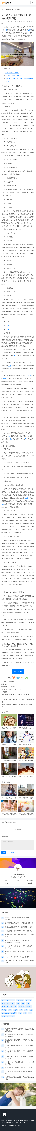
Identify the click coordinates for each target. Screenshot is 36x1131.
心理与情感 (9, 9)
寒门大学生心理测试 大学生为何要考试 (17, 957)
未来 (8, 436)
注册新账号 (11, 852)
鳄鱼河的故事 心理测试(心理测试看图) (26, 760)
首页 (3, 9)
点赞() (19, 671)
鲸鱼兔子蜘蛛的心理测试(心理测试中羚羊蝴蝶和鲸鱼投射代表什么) (26, 776)
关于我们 (4, 1125)
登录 (4, 852)
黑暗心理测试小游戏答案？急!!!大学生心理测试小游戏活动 (9, 760)
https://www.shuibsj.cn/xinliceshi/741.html (15, 694)
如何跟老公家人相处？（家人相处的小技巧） (19, 1067)
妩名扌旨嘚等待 (18, 874)
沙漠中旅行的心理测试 (13, 72)
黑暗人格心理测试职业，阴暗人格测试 (9, 776)
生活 (9, 365)
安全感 (15, 356)
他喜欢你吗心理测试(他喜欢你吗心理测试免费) (10, 814)
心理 (5, 30)
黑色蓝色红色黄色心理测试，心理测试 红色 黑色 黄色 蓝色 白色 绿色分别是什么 (9, 728)
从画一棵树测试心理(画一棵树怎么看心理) (26, 798)
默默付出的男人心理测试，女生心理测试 (9, 744)
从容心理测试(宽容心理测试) (10, 798)
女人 (8, 325)
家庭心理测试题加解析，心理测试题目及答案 (19, 923)
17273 (6, 883)
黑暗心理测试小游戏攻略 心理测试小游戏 (26, 744)
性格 (3, 504)
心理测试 (17, 9)
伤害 (26, 498)
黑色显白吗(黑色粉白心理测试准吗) (26, 728)
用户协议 (11, 1125)
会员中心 (18, 1125)
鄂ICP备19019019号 (22, 1122)
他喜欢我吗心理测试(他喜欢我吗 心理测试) (26, 814)
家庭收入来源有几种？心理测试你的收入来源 (19, 927)
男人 (8, 329)
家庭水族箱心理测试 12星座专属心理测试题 (18, 931)
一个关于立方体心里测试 (13, 76)
